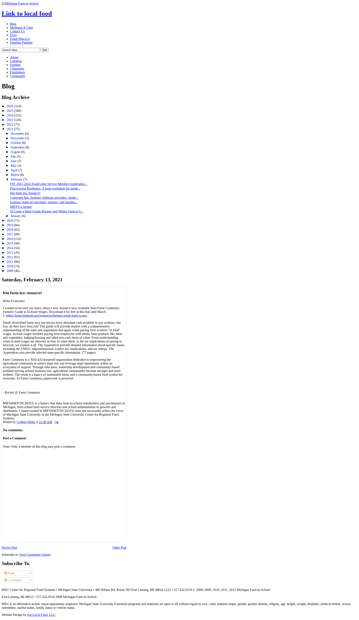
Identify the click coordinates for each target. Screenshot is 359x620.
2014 (10, 248)
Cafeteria (16, 61)
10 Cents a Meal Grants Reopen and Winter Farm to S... (46, 211)
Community (18, 76)
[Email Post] (56, 422)
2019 (10, 225)
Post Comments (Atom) (35, 554)
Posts (11, 573)
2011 (10, 261)
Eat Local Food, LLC (41, 614)
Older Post (119, 547)
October (16, 143)
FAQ (13, 35)
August (16, 152)
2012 (10, 257)
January (16, 216)
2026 (10, 106)
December (18, 133)
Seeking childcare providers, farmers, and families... (44, 202)
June (14, 161)
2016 (10, 239)
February (17, 179)
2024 (10, 115)
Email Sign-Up (20, 39)
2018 (10, 229)
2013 (10, 252)
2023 (10, 120)
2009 (10, 271)
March (15, 175)
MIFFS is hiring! (21, 207)
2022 (10, 124)
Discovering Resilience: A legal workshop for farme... (45, 188)
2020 (10, 220)
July (14, 156)
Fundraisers (17, 72)
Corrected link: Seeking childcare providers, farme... (44, 197)
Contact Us (17, 31)
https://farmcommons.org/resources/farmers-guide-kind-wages (46, 315)
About (14, 57)
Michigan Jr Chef (21, 27)
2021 (10, 129)
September (18, 147)
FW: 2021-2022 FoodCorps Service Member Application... (48, 184)
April (14, 170)
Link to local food (27, 13)
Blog (13, 24)
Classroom (17, 68)
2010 (10, 266)
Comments (14, 580)
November (18, 138)
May (14, 165)
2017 (10, 234)
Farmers (15, 65)
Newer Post (9, 547)
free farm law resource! (25, 193)
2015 (10, 243)
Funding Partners (21, 42)
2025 (10, 110)
